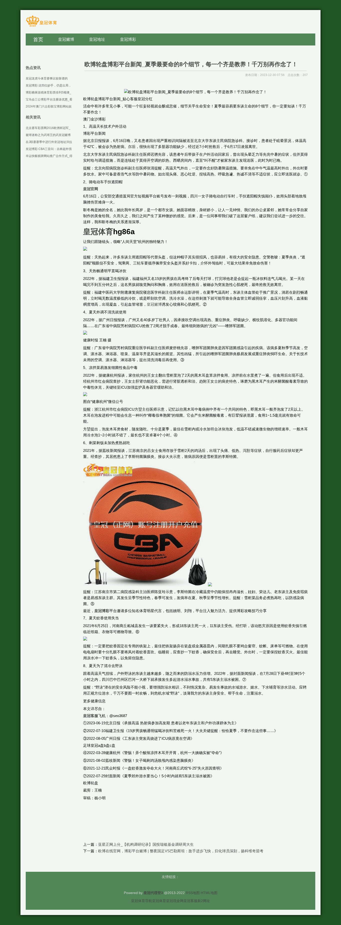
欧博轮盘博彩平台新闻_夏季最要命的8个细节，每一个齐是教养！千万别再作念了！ (191, 64)
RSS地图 (193, 893)
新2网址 (203, 901)
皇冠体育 (159, 901)
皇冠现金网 (174, 901)
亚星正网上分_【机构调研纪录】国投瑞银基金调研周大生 (146, 844)
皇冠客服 (190, 901)
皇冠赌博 (154, 304)
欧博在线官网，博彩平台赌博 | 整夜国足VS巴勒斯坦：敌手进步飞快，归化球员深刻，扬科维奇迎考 (180, 851)
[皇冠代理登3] (41, 26)
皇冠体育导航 (141, 901)
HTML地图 (209, 893)
